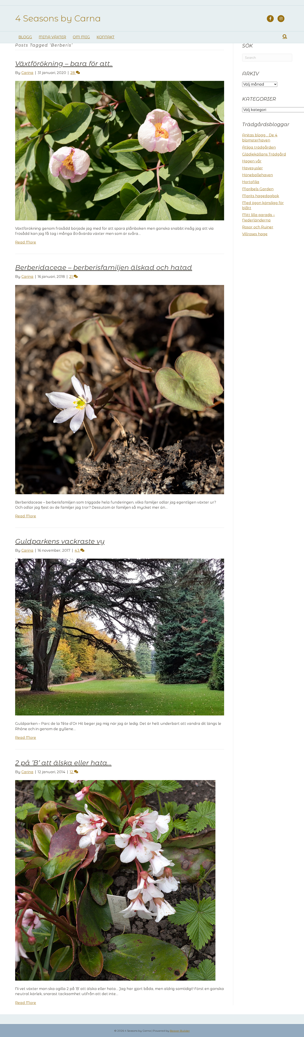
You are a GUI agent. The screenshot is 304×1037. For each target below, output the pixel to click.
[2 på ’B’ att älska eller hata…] (115, 880)
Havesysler (252, 168)
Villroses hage (255, 234)
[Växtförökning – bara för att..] (119, 150)
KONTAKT (105, 37)
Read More (25, 242)
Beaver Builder (180, 1030)
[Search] (285, 37)
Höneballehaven (257, 175)
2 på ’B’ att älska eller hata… (63, 763)
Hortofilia (250, 182)
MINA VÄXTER (52, 37)
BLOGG (25, 37)
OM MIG (81, 37)
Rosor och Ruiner (257, 227)
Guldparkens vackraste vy (60, 541)
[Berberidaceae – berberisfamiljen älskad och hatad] (119, 389)
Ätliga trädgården (259, 147)
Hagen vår (251, 161)
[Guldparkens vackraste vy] (119, 637)
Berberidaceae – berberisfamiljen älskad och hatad (103, 267)
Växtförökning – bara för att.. (64, 63)
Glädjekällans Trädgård (264, 154)
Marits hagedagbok (260, 196)
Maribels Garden (258, 189)
